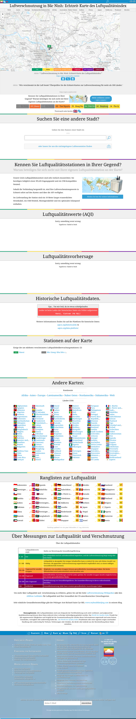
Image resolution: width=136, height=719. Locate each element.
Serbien (92, 440)
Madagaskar (57, 459)
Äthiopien (19, 423)
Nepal (73, 436)
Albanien (19, 410)
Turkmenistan (113, 433)
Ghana (36, 431)
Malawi (74, 406)
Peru (91, 408)
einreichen (86, 703)
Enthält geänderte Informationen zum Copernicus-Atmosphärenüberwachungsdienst (75, 672)
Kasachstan (57, 427)
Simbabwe (93, 446)
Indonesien (38, 453)
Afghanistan (20, 406)
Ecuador (37, 410)
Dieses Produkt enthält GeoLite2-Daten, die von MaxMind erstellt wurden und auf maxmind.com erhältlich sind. (77, 652)
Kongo (54, 438)
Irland (36, 459)
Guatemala (38, 440)
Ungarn (111, 442)
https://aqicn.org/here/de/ (68, 92)
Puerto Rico (93, 416)
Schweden (93, 433)
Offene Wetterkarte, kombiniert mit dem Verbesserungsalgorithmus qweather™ (71, 662)
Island (54, 406)
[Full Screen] (2, 21)
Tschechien (112, 429)
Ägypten (19, 408)
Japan (54, 412)
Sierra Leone (94, 444)
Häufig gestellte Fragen (26, 664)
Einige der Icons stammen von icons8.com (72, 680)
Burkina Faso (21, 451)
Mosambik (75, 433)
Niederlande (76, 442)
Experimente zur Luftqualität (24, 658)
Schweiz (92, 436)
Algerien (19, 412)
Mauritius (75, 421)
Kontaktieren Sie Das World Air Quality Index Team (32, 645)
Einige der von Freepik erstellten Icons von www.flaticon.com (72, 676)
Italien (55, 410)
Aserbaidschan (22, 421)
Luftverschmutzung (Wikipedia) (100, 593)
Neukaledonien (77, 438)
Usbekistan (112, 446)
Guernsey (38, 442)
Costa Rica (20, 457)
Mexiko (74, 425)
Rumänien (93, 425)
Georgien (37, 429)
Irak (35, 455)
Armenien (20, 418)
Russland (92, 427)
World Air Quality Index (101, 615)
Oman (73, 453)
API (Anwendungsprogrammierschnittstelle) (30, 683)
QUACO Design (62, 693)
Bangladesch (21, 429)
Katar (54, 429)
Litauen (55, 455)
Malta (73, 414)
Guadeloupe (39, 438)
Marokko (74, 416)
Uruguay (111, 444)
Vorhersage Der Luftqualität (24, 673)
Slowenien (93, 453)
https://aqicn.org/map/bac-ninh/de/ (68, 76)
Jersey (54, 414)
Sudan (110, 414)
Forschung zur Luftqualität (27, 651)
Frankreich (38, 421)
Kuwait (55, 444)
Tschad (110, 427)
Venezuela (112, 449)
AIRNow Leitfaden (35, 596)
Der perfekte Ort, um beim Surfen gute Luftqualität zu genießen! (76, 689)
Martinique (75, 418)
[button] (2, 14)
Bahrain (19, 427)
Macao (54, 457)
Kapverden (56, 425)
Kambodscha (57, 418)
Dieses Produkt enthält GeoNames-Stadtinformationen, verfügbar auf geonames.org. (76, 657)
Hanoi (20, 352)
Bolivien (19, 438)
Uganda (111, 438)
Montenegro (76, 431)
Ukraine (111, 440)
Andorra (19, 414)
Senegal (92, 438)
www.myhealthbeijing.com (97, 602)
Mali (72, 412)
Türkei (110, 431)
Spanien (92, 457)
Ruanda (92, 423)
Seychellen (93, 442)
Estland (37, 416)
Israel (54, 408)
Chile (17, 453)
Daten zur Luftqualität (22, 669)
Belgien (18, 431)
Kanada (55, 423)
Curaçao (19, 459)
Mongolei (74, 429)
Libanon (55, 453)
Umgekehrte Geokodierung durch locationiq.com (74, 683)
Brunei (18, 444)
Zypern (110, 459)
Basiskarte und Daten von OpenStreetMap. (72, 686)
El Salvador (38, 412)
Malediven (75, 410)
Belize (18, 433)
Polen (91, 412)
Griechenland (39, 436)
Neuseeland (75, 440)
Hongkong (38, 449)
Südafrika (112, 412)
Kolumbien (56, 436)
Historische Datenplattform (24, 685)
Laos (54, 446)
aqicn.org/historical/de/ (67, 325)
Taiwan (111, 418)
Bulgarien (19, 446)
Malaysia (74, 408)
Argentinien (20, 416)
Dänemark (38, 406)
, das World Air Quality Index (68, 620)
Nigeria (74, 444)
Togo (109, 423)
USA (109, 436)
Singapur (92, 449)
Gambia (37, 427)
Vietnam (111, 455)
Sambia (92, 429)
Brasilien (19, 442)
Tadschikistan (113, 416)
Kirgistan (56, 433)
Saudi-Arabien (95, 431)
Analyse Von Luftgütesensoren (25, 660)
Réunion (92, 421)
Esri (7, 70)
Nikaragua (75, 446)
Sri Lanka (93, 459)
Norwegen (75, 451)
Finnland (37, 418)
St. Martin (112, 406)
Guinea (37, 444)
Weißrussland (113, 457)
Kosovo (55, 440)
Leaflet (2, 69)
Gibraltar (37, 433)
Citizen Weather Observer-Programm (70, 666)
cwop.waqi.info (62, 668)
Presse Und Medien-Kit (22, 647)
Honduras (38, 446)
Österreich (75, 455)
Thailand (111, 421)
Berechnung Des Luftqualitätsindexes (27, 671)
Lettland (55, 451)
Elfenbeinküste (40, 414)
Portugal (92, 414)
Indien (36, 451)
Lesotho (55, 449)
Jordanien (56, 416)
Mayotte (74, 423)
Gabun (36, 425)
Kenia (54, 431)
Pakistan (74, 457)
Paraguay (93, 406)
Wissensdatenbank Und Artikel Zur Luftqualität (31, 656)
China (18, 455)
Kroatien (55, 442)
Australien (20, 425)
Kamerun (56, 421)
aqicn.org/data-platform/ (68, 328)
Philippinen (94, 410)
